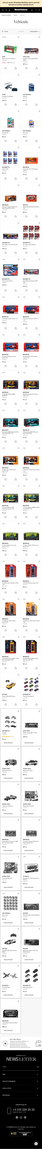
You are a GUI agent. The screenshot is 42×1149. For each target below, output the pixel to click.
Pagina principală (6, 15)
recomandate (34, 31)
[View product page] (11, 47)
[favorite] (36, 10)
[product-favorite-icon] (5, 68)
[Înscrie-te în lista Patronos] (38, 1066)
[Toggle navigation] (2, 10)
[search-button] (6, 10)
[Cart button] (39, 10)
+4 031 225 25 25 (24, 1109)
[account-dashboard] (9, 10)
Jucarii (15, 15)
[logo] (21, 10)
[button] (18, 37)
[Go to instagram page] (21, 1117)
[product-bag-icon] (16, 68)
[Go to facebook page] (17, 1117)
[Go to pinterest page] (25, 1117)
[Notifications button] (32, 10)
